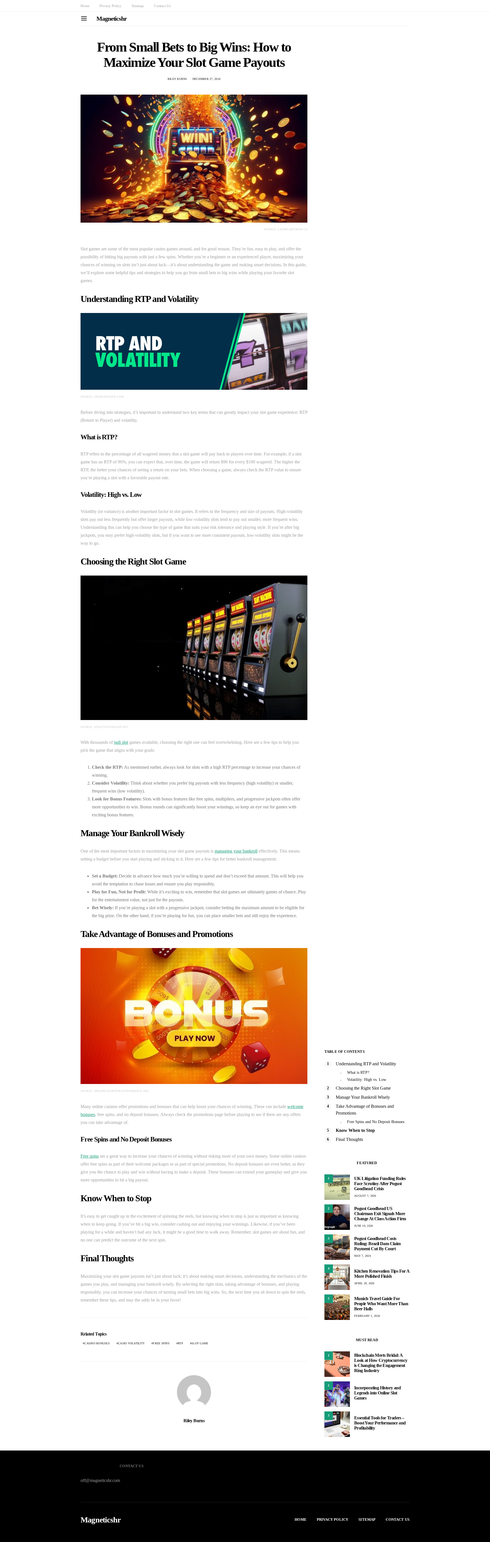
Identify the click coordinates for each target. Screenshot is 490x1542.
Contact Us (162, 6)
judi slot (121, 742)
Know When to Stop (355, 1130)
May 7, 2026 (362, 1255)
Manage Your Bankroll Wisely (363, 1097)
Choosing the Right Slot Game (363, 1088)
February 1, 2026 (367, 1315)
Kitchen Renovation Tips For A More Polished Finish (381, 1274)
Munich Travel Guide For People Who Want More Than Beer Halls (381, 1303)
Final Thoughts (349, 1139)
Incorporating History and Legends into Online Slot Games (377, 1392)
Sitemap (138, 6)
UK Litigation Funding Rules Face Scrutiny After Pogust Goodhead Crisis (380, 1183)
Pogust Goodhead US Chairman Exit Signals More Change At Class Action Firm (380, 1213)
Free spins (90, 1156)
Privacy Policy (110, 6)
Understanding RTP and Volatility (366, 1063)
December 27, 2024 (206, 78)
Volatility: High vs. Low (366, 1079)
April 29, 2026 (364, 1283)
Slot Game (199, 1343)
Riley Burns (177, 78)
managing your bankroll (236, 851)
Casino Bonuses (97, 1343)
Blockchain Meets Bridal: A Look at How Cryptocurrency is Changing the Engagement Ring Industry (380, 1363)
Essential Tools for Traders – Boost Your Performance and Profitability (379, 1422)
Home (85, 6)
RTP (180, 1343)
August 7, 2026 (365, 1195)
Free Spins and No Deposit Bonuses (375, 1122)
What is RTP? (358, 1072)
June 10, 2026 (363, 1225)
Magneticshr (111, 18)
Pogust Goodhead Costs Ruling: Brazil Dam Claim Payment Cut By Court (377, 1243)
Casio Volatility (131, 1343)
